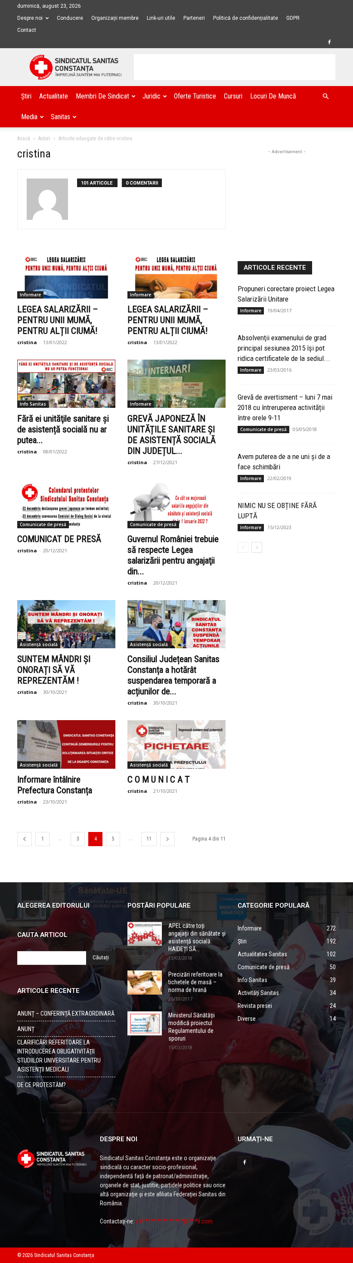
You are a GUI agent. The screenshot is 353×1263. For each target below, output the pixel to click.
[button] (325, 96)
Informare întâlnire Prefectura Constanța (54, 784)
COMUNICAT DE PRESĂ (59, 539)
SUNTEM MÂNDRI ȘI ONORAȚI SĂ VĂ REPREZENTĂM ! (53, 670)
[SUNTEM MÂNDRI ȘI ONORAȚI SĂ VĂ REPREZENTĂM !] (66, 624)
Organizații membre (115, 18)
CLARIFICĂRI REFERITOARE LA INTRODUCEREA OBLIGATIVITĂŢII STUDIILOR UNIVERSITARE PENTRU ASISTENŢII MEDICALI (59, 1056)
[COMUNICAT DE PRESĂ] (66, 504)
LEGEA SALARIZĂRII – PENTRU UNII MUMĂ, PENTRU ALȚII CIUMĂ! (57, 320)
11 (149, 839)
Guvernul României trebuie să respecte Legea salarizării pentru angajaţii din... (173, 555)
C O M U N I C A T (158, 779)
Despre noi (30, 18)
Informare (30, 295)
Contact (26, 30)
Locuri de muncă (273, 96)
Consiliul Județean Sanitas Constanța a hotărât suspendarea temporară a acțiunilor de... (173, 675)
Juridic (151, 96)
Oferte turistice (195, 96)
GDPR (293, 18)
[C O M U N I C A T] (176, 744)
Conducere (70, 18)
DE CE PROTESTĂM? (41, 1084)
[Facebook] (329, 42)
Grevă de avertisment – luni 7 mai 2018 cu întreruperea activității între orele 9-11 (285, 407)
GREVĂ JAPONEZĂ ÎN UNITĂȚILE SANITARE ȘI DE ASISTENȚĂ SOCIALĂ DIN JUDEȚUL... (171, 434)
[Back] (24, 839)
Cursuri (233, 96)
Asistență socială (39, 644)
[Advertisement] (234, 67)
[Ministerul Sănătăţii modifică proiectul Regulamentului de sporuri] (144, 1023)
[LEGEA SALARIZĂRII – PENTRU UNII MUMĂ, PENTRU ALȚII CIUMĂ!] (66, 274)
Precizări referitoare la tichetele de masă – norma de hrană (195, 982)
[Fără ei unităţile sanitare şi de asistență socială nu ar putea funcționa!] (66, 384)
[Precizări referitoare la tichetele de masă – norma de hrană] (144, 982)
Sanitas (60, 117)
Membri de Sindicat (102, 96)
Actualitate (53, 96)
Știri (26, 96)
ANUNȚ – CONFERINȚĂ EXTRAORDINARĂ (66, 1013)
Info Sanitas (33, 404)
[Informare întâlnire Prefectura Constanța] (66, 744)
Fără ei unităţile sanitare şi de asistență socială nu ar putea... (63, 429)
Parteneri (194, 18)
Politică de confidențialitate (245, 18)
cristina (27, 342)
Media (29, 117)
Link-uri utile (161, 18)
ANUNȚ (25, 1029)
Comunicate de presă (43, 524)
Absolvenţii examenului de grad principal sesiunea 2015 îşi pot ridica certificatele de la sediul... (284, 348)
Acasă (23, 139)
